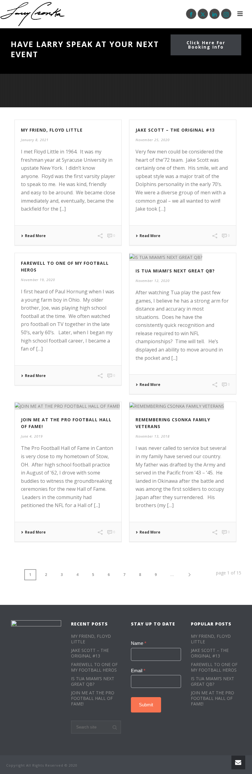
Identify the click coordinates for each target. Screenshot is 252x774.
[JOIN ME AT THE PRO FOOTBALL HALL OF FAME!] (68, 406)
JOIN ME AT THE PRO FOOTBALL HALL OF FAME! (92, 698)
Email (138, 670)
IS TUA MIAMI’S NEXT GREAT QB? (175, 271)
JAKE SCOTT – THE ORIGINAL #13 (175, 130)
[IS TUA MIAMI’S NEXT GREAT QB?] (182, 257)
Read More (35, 236)
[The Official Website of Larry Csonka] (32, 14)
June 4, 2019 (32, 436)
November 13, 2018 (153, 436)
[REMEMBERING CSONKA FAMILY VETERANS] (182, 406)
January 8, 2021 (35, 139)
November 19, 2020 (38, 279)
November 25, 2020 (153, 139)
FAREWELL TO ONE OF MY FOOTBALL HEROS (94, 667)
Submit (146, 704)
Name (138, 643)
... (172, 574)
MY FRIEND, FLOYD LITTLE (52, 130)
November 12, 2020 (153, 280)
